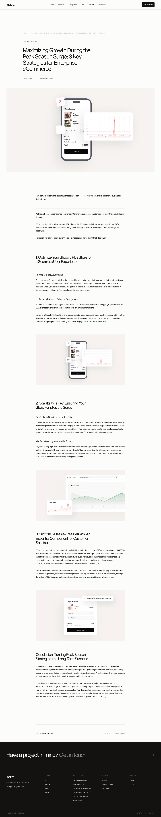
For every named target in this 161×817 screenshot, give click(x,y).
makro (10, 4)
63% (38, 307)
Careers (132, 780)
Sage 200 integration (80, 796)
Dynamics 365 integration (82, 788)
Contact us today (99, 696)
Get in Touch (148, 5)
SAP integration (78, 784)
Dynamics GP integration (81, 792)
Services (61, 5)
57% (66, 283)
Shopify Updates (107, 784)
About (83, 5)
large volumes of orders (108, 425)
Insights (92, 5)
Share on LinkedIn (119, 733)
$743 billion (74, 550)
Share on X (106, 733)
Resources (101, 5)
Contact (132, 784)
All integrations (78, 800)
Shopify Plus (49, 286)
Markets (47, 792)
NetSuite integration (79, 780)
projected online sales (49, 224)
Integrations (74, 5)
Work (52, 5)
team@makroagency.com (15, 787)
